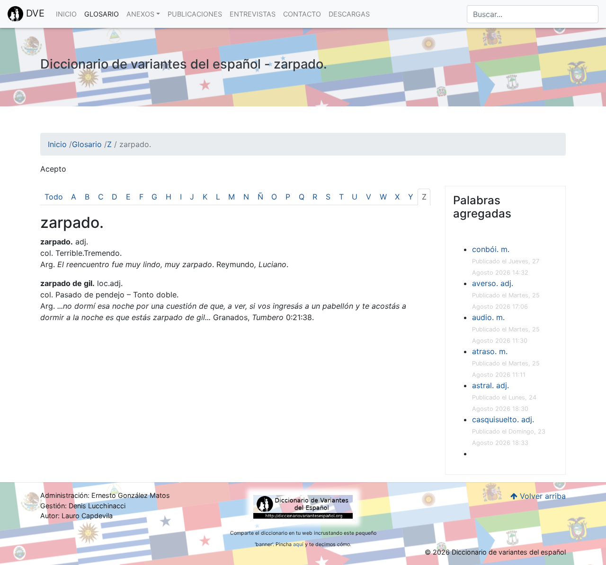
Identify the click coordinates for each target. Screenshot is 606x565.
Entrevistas (253, 14)
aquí (298, 544)
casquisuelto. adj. (503, 419)
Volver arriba (541, 496)
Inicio (66, 14)
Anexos (140, 14)
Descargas (349, 14)
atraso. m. (490, 351)
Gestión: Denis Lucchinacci (82, 506)
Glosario (101, 14)
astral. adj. (490, 385)
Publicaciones (195, 14)
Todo (54, 196)
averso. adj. (492, 283)
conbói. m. (490, 249)
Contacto (302, 14)
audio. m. (488, 317)
